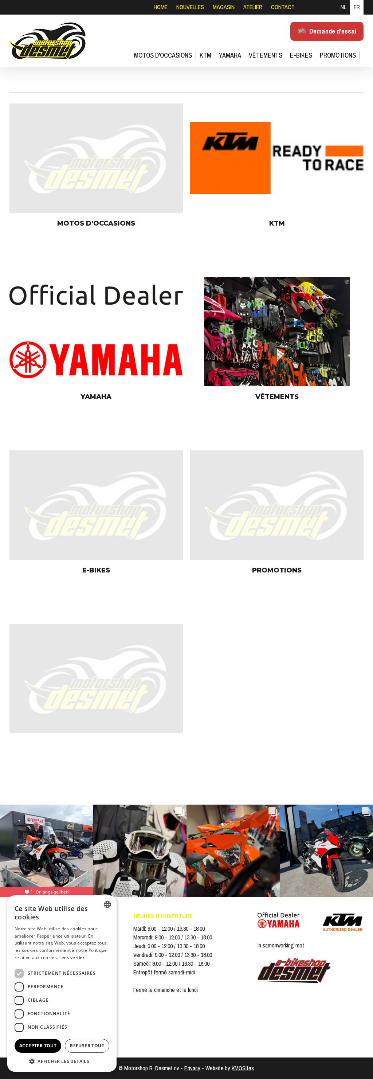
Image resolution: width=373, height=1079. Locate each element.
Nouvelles (190, 7)
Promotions (338, 55)
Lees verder (72, 957)
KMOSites (243, 1068)
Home (161, 7)
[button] (62, 1061)
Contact (283, 7)
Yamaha (230, 55)
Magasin (224, 7)
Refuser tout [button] (87, 1046)
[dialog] (62, 983)
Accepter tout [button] (37, 1046)
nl (343, 7)
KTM (205, 55)
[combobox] (107, 904)
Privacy (192, 1068)
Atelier (252, 7)
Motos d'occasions (163, 55)
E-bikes (301, 55)
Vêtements (265, 55)
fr (357, 7)
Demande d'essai (332, 31)
